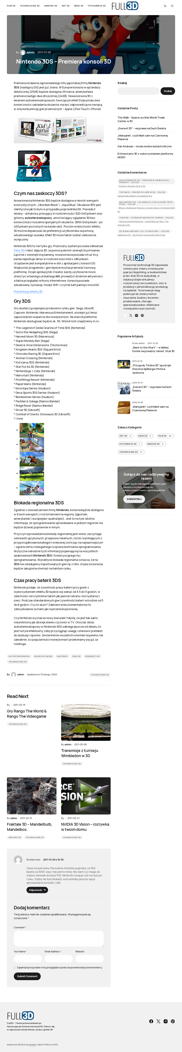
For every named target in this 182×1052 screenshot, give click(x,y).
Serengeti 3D (92, 656)
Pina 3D (76, 656)
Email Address (53, 951)
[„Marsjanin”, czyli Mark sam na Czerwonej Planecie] (124, 407)
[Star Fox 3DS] (32, 473)
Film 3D (164, 436)
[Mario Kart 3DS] (32, 430)
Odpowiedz (35, 890)
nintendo (62, 656)
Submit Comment (27, 976)
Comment (20, 927)
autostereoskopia (19, 656)
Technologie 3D (18, 662)
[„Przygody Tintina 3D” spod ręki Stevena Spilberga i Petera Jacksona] (124, 366)
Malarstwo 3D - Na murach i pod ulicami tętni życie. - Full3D (146, 203)
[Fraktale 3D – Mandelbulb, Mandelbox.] (32, 795)
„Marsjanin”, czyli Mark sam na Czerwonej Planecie (143, 137)
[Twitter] (131, 315)
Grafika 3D (15, 837)
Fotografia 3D (130, 444)
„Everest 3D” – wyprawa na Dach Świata (142, 128)
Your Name (20, 951)
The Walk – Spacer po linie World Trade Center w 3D (141, 119)
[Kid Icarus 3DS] (32, 488)
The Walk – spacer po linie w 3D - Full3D (142, 192)
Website (79, 951)
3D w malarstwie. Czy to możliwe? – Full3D (144, 231)
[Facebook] (125, 315)
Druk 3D (144, 436)
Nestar (32, 1044)
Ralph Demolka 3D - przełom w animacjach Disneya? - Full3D (144, 181)
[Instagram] (136, 315)
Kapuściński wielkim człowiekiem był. (135, 196)
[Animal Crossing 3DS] (32, 444)
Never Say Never (43, 656)
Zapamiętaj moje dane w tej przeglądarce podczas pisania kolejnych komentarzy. (60, 967)
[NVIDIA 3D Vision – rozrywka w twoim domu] (86, 795)
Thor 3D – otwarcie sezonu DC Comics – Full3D (146, 218)
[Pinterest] (142, 315)
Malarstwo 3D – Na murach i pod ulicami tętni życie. (141, 235)
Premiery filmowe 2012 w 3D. (132, 186)
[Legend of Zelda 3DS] (32, 459)
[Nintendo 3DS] (59, 129)
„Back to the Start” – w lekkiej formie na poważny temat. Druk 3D (153, 349)
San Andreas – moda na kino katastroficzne (145, 146)
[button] (165, 6)
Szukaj (122, 83)
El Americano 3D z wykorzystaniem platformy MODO (145, 155)
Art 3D (125, 436)
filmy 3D (19, 250)
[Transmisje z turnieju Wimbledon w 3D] (86, 722)
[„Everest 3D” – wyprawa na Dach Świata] (124, 388)
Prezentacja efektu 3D (28, 291)
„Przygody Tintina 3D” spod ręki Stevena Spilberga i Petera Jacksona (151, 369)
